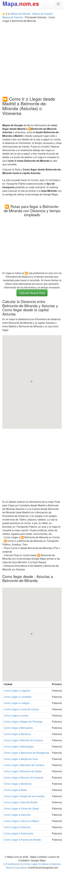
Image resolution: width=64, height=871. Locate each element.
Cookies (44, 864)
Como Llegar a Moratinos (18, 783)
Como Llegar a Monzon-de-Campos (23, 777)
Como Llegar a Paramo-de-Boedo (22, 839)
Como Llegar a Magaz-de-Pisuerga (23, 721)
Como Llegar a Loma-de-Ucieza (21, 709)
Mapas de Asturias (12, 17)
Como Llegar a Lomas (16, 715)
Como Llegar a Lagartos (17, 690)
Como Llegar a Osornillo (17, 814)
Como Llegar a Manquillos (18, 728)
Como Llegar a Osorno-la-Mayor (21, 821)
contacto (22, 867)
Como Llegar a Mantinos (17, 734)
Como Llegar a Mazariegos (19, 746)
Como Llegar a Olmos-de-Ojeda (21, 808)
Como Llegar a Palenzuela (18, 833)
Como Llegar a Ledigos (17, 703)
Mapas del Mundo (20, 13)
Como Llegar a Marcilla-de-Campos (23, 740)
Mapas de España (42, 13)
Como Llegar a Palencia (17, 827)
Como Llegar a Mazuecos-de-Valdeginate (26, 752)
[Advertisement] (32, 55)
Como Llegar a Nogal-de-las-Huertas (24, 796)
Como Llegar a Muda (15, 790)
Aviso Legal (30, 864)
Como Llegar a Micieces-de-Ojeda (22, 771)
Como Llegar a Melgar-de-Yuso (21, 759)
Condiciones (13, 864)
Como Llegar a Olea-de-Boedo (21, 802)
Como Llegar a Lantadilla (18, 697)
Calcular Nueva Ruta (32, 293)
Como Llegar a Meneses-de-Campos (24, 765)
